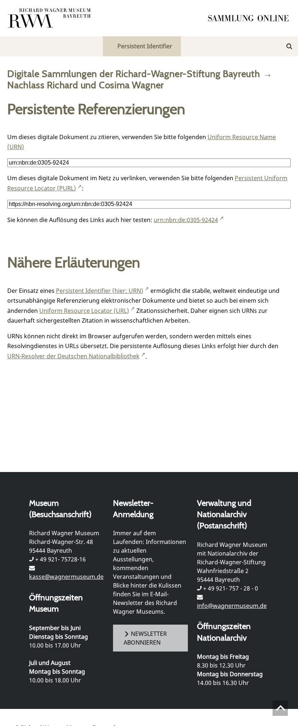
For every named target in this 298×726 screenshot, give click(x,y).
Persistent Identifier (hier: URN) (99, 291)
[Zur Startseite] (250, 18)
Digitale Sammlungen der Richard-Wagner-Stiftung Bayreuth (133, 73)
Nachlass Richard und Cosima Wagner (85, 84)
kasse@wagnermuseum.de (66, 577)
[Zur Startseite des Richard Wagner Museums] (50, 18)
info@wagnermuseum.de (232, 606)
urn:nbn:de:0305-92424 (186, 220)
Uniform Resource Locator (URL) (84, 311)
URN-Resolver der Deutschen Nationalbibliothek (73, 356)
